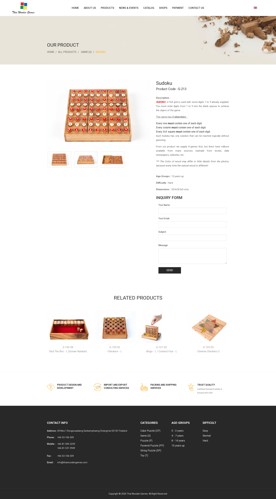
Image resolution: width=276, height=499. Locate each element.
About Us (90, 7)
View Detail (68, 327)
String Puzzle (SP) (150, 450)
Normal (207, 435)
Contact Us (196, 7)
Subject (162, 232)
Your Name (164, 205)
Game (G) (86, 51)
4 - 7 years (178, 435)
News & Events (128, 7)
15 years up (178, 445)
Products (107, 7)
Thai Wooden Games (137, 493)
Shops (163, 7)
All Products (67, 51)
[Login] (250, 8)
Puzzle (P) (146, 440)
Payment (178, 7)
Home (75, 7)
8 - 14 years (178, 440)
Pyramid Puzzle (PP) (152, 445)
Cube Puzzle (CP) (150, 430)
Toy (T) (144, 455)
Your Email (163, 218)
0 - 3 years (178, 430)
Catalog (148, 7)
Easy (205, 430)
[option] (59, 160)
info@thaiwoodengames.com (72, 462)
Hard (205, 440)
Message (163, 245)
